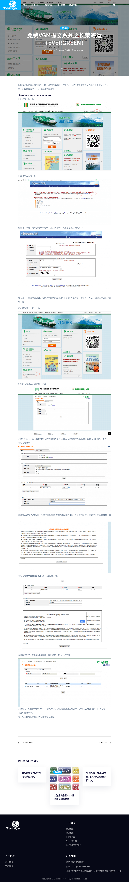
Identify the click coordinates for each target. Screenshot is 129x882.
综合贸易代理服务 (74, 845)
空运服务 (70, 833)
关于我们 (9, 862)
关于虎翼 (61, 5)
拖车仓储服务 (72, 841)
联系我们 (9, 866)
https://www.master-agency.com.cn (34, 95)
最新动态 (48, 5)
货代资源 (64, 28)
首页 (25, 5)
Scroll (64, 68)
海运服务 (70, 829)
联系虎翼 (73, 5)
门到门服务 (71, 837)
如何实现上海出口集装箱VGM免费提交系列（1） (96, 776)
